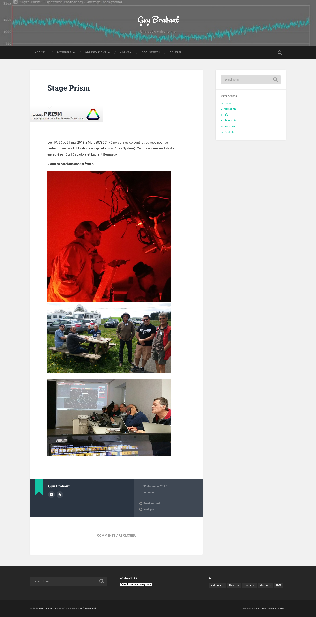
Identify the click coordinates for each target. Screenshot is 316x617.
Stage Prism (68, 88)
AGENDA (126, 52)
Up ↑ (283, 608)
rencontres (230, 126)
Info (226, 114)
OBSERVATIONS (95, 52)
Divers (227, 103)
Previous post (151, 503)
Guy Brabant (158, 19)
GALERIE (176, 52)
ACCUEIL (41, 52)
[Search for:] (251, 79)
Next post (149, 509)
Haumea (234, 585)
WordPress (88, 608)
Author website (60, 494)
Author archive (51, 494)
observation (231, 120)
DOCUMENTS (151, 52)
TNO (278, 585)
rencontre (249, 585)
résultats (229, 132)
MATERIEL (64, 52)
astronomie (217, 585)
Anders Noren (266, 608)
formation (149, 492)
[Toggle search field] (280, 52)
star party (265, 585)
